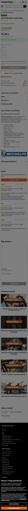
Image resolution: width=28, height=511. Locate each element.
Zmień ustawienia (14, 504)
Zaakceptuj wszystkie (14, 508)
